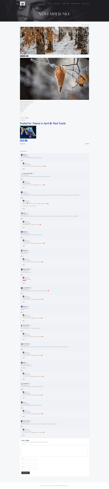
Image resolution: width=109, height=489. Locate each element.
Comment (23, 444)
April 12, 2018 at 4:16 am (27, 335)
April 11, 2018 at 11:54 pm (27, 223)
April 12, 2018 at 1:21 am (27, 241)
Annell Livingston (26, 269)
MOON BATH (56, 3)
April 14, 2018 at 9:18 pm (25, 422)
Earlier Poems (66, 3)
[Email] (24, 140)
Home (44, 3)
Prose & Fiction (85, 3)
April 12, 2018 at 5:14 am (25, 364)
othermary (25, 250)
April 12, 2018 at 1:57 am (25, 289)
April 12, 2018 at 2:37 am (25, 308)
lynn (24, 402)
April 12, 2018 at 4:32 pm (27, 393)
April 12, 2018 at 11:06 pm (25, 403)
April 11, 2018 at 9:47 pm (27, 202)
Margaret (25, 231)
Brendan (24, 154)
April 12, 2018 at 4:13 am (27, 279)
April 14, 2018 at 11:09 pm (27, 431)
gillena (24, 362)
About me (49, 3)
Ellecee (24, 213)
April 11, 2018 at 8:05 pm (25, 156)
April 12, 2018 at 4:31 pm (27, 353)
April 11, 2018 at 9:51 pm (25, 214)
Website (22, 466)
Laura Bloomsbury (26, 287)
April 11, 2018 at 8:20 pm (25, 174)
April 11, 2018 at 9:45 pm (25, 193)
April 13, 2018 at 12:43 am (27, 412)
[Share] (26, 140)
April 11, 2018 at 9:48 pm (27, 183)
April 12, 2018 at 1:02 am (25, 252)
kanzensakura (25, 383)
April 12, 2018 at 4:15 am (27, 316)
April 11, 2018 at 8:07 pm (27, 164)
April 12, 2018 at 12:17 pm (25, 385)
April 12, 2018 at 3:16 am (25, 326)
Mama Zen (25, 306)
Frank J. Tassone (26, 420)
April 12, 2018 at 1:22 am (27, 260)
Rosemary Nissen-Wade (27, 173)
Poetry (27, 56)
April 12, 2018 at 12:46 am (25, 233)
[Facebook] (21, 140)
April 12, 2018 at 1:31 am (25, 270)
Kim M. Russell (26, 343)
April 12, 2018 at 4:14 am (27, 297)
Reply (22, 160)
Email (22, 462)
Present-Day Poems (75, 3)
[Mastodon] (23, 140)
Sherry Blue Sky (26, 325)
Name (22, 458)
